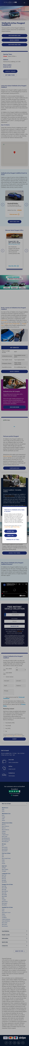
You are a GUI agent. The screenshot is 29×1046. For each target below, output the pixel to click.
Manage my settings (12, 539)
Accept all (10, 531)
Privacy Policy (16, 527)
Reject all (10, 535)
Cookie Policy (7, 527)
